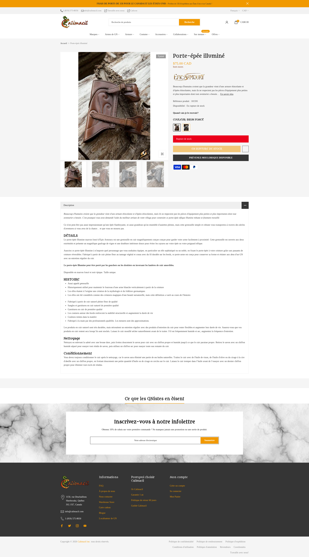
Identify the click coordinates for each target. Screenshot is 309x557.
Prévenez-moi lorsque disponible (211, 158)
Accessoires (160, 34)
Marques (93, 34)
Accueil (63, 43)
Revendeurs (225, 547)
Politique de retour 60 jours (143, 500)
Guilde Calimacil (139, 506)
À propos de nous (107, 491)
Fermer (61, 3)
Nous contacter (105, 496)
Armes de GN (111, 34)
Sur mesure (201, 34)
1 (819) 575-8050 (70, 10)
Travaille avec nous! (239, 552)
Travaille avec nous (116, 10)
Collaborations (179, 34)
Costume (144, 34)
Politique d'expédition (235, 541)
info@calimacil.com (92, 10)
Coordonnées (239, 547)
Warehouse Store (106, 502)
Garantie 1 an (137, 495)
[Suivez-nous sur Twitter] (69, 526)
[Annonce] (154, 4)
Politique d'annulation (207, 547)
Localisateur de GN (108, 518)
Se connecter (175, 491)
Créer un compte (177, 486)
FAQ (101, 486)
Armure (128, 34)
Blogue (102, 513)
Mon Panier (175, 496)
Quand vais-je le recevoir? (185, 113)
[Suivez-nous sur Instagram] (77, 526)
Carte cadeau (105, 507)
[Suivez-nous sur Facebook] (61, 526)
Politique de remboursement (209, 541)
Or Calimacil (137, 489)
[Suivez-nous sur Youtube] (85, 526)
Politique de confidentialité (181, 541)
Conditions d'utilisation (183, 547)
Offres (215, 34)
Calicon (133, 10)
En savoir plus (226, 94)
